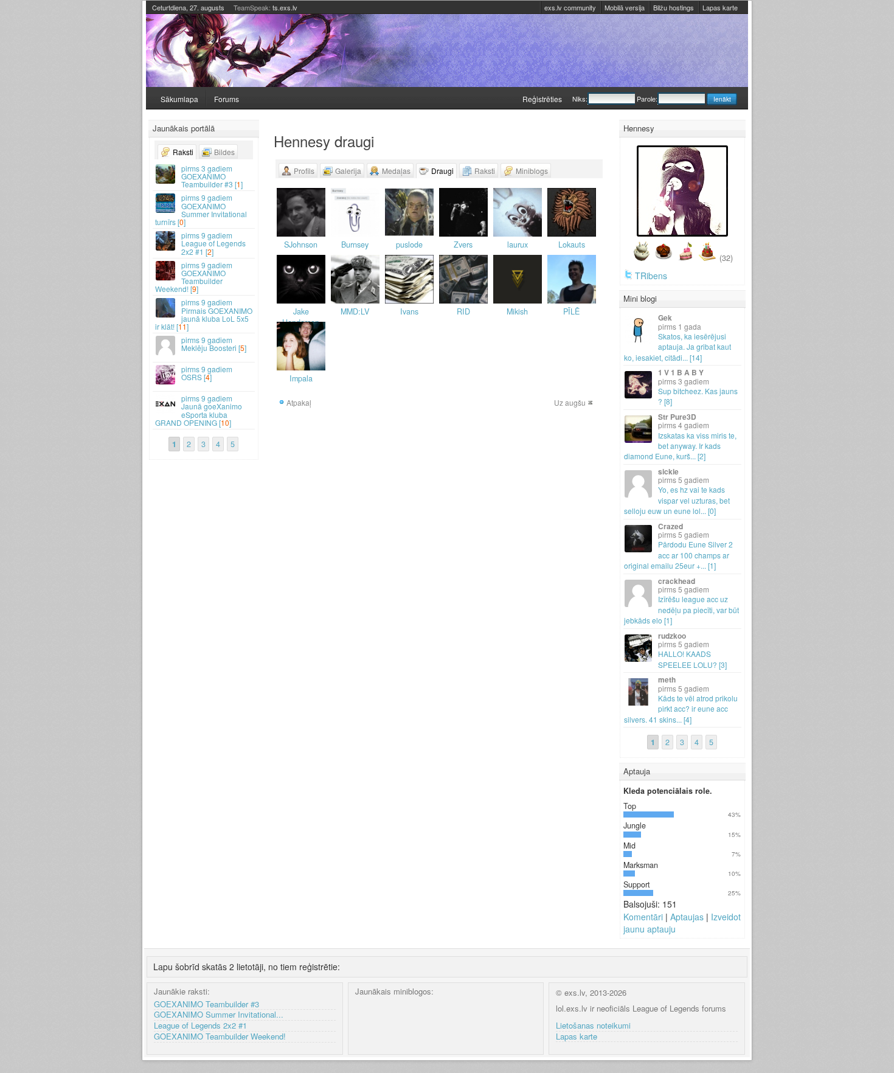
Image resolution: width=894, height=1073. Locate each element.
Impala (301, 378)
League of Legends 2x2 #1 (200, 1026)
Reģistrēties (542, 99)
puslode (409, 244)
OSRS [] (206, 373)
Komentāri (643, 917)
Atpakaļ (298, 402)
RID (463, 311)
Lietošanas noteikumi (593, 1026)
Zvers (463, 244)
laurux (517, 244)
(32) (726, 257)
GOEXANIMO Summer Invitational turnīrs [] (201, 209)
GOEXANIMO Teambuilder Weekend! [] (193, 277)
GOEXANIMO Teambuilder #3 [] (212, 176)
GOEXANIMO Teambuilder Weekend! (220, 1037)
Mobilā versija (625, 7)
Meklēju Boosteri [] (213, 344)
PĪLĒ (571, 311)
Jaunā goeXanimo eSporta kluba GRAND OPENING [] (198, 410)
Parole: (647, 98)
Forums (226, 99)
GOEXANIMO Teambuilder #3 (206, 1004)
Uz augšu (570, 402)
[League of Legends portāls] (447, 50)
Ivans (409, 311)
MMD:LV (355, 311)
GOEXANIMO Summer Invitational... (218, 1015)
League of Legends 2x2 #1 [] (213, 243)
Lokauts (571, 244)
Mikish (517, 311)
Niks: (579, 98)
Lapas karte (720, 7)
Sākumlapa (179, 99)
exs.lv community (570, 7)
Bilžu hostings (673, 7)
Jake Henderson (300, 317)
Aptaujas (687, 917)
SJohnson (300, 244)
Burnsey (355, 244)
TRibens (651, 275)
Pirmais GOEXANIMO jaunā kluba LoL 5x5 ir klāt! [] (203, 314)
